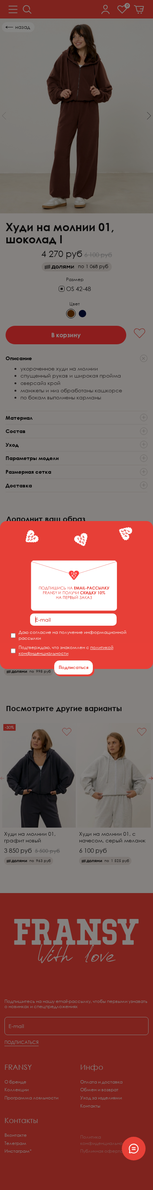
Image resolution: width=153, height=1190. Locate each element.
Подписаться (73, 667)
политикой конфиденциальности (66, 650)
